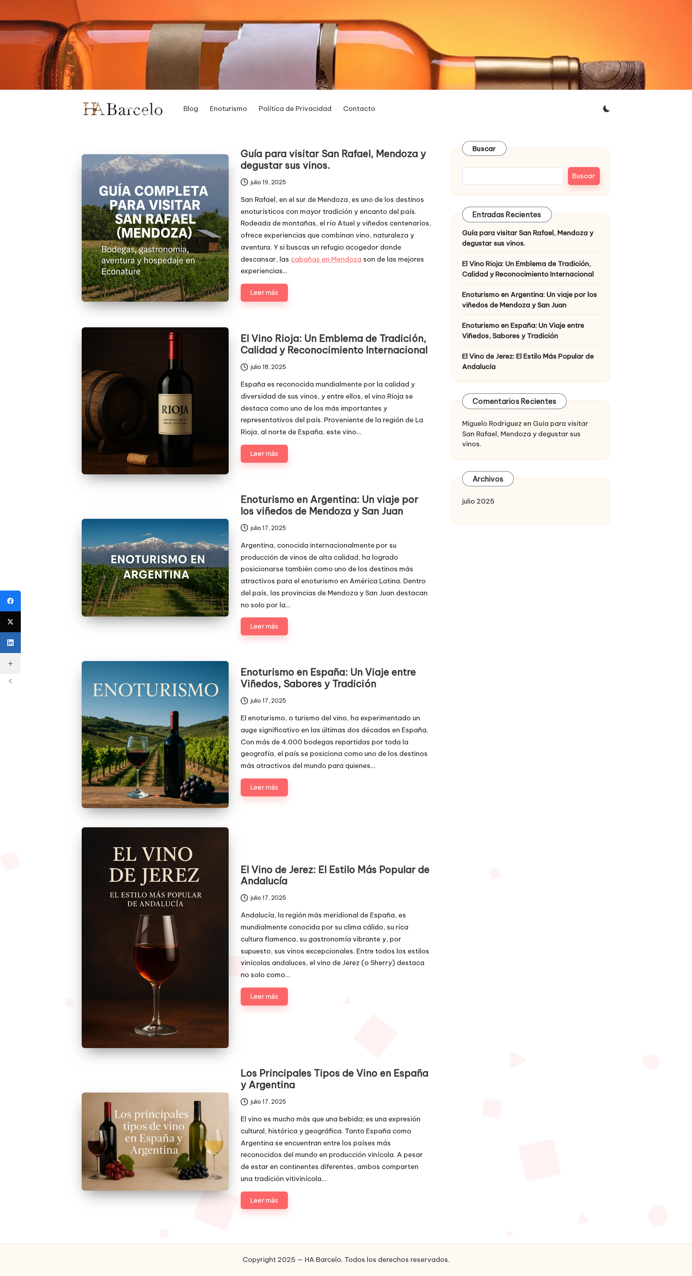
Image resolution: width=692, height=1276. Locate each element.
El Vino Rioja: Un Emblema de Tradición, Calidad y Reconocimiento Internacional (334, 344)
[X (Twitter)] (10, 621)
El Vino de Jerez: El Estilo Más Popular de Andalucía (335, 875)
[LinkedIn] (10, 642)
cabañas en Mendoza (326, 259)
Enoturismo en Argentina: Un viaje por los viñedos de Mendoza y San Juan (329, 505)
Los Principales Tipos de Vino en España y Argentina (334, 1079)
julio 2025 (478, 501)
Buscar (484, 148)
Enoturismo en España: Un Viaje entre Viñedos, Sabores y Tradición (328, 677)
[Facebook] (10, 601)
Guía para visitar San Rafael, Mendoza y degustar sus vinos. (333, 159)
